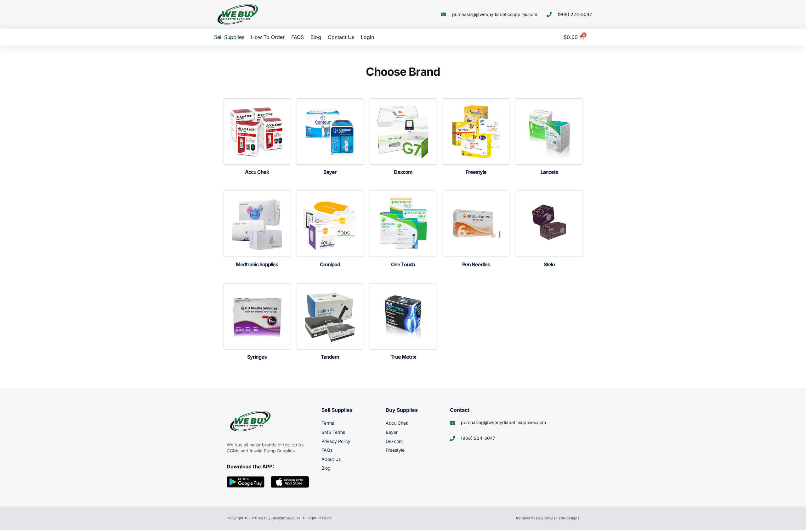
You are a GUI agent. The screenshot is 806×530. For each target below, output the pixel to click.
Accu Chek (397, 423)
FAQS (297, 37)
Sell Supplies (229, 37)
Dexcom (394, 441)
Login (367, 37)
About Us (331, 459)
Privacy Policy (335, 441)
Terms (327, 423)
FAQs (326, 450)
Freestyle (395, 450)
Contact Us (341, 37)
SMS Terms (333, 432)
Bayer (392, 432)
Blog (315, 37)
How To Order (268, 37)
